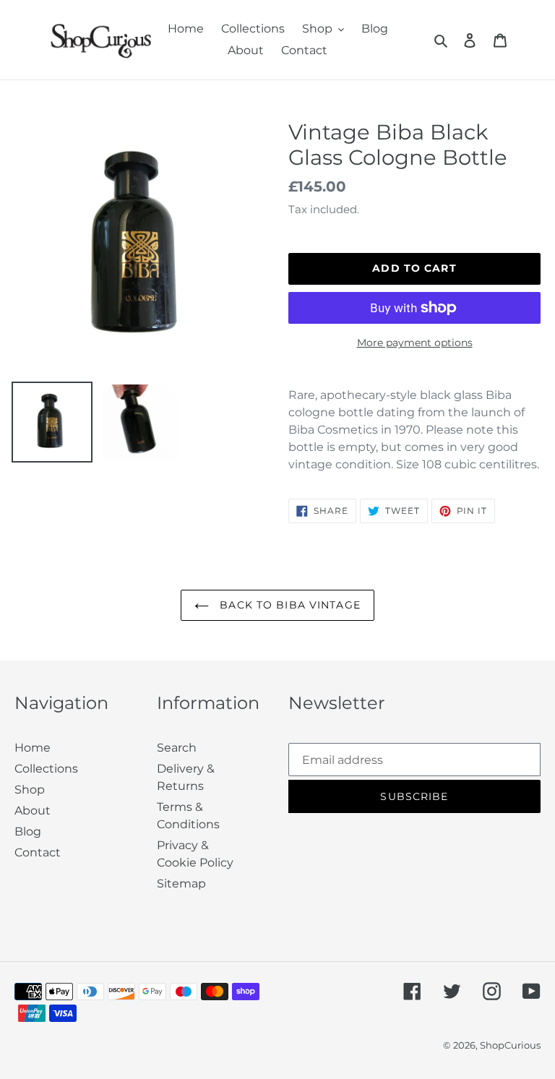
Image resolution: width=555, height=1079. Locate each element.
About (32, 810)
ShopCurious (510, 1045)
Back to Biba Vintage (288, 604)
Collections (46, 768)
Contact (37, 852)
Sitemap (181, 883)
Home (32, 748)
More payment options (415, 342)
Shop (29, 789)
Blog (27, 831)
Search (177, 748)
